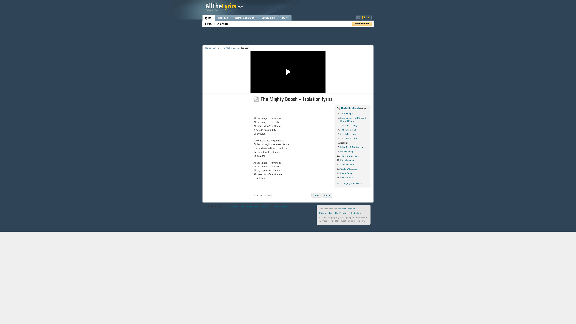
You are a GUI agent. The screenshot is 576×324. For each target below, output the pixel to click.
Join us (365, 17)
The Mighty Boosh (230, 48)
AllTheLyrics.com (214, 206)
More (285, 18)
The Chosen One (348, 138)
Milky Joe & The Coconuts (352, 147)
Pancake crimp (347, 160)
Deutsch (342, 208)
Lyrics (208, 18)
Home (208, 48)
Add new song (361, 23)
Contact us (355, 213)
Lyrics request (268, 18)
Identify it (223, 18)
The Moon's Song (348, 125)
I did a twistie (346, 177)
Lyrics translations (244, 18)
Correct (316, 195)
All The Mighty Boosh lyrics (349, 183)
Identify (265, 207)
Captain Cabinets (348, 169)
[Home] (224, 10)
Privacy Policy (325, 213)
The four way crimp (349, 156)
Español (351, 208)
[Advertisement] (288, 35)
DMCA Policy (341, 213)
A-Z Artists (223, 23)
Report (327, 195)
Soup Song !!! (346, 113)
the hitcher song (348, 134)
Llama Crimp (346, 173)
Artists (216, 48)
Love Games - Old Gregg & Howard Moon (353, 119)
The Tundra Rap (348, 130)
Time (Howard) (347, 164)
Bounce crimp (346, 151)
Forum (208, 23)
